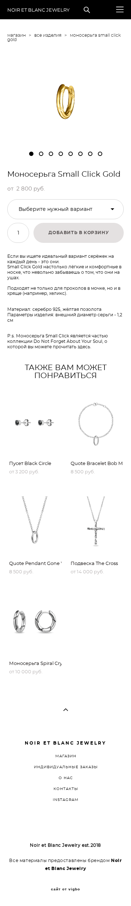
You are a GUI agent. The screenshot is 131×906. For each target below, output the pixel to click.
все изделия (47, 35)
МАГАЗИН (65, 756)
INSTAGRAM (66, 800)
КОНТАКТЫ (65, 789)
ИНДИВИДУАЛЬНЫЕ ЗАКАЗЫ (66, 767)
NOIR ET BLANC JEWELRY (38, 10)
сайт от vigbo (65, 889)
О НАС (66, 778)
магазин (16, 35)
